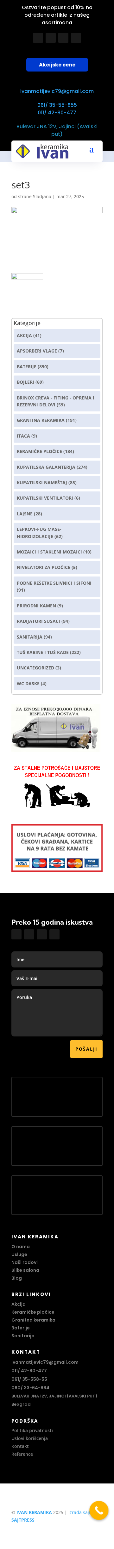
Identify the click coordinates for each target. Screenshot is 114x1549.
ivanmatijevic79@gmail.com (57, 91)
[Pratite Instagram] (51, 38)
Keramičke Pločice (39, 451)
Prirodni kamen (36, 606)
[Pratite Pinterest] (76, 38)
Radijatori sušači (38, 621)
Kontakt (20, 1446)
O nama (20, 1246)
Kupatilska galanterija (46, 467)
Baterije (26, 367)
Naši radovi (24, 1262)
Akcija (24, 335)
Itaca (23, 436)
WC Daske (28, 683)
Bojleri (25, 382)
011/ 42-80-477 (57, 112)
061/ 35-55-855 (57, 105)
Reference (22, 1454)
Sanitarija (29, 637)
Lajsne (25, 514)
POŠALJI (86, 1049)
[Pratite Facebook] (38, 38)
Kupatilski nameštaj (42, 482)
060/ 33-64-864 (30, 1388)
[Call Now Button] (99, 1510)
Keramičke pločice (32, 1312)
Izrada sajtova (83, 1512)
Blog (16, 1278)
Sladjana (42, 196)
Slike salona (25, 1270)
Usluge (19, 1254)
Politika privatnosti (32, 1430)
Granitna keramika (41, 420)
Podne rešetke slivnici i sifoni (54, 583)
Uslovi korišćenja (29, 1438)
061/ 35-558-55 (29, 1379)
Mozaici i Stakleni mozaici (49, 552)
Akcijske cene (57, 64)
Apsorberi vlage (37, 351)
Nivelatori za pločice (43, 567)
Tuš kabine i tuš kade (43, 652)
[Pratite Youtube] (63, 38)
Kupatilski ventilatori (45, 498)
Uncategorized (35, 668)
